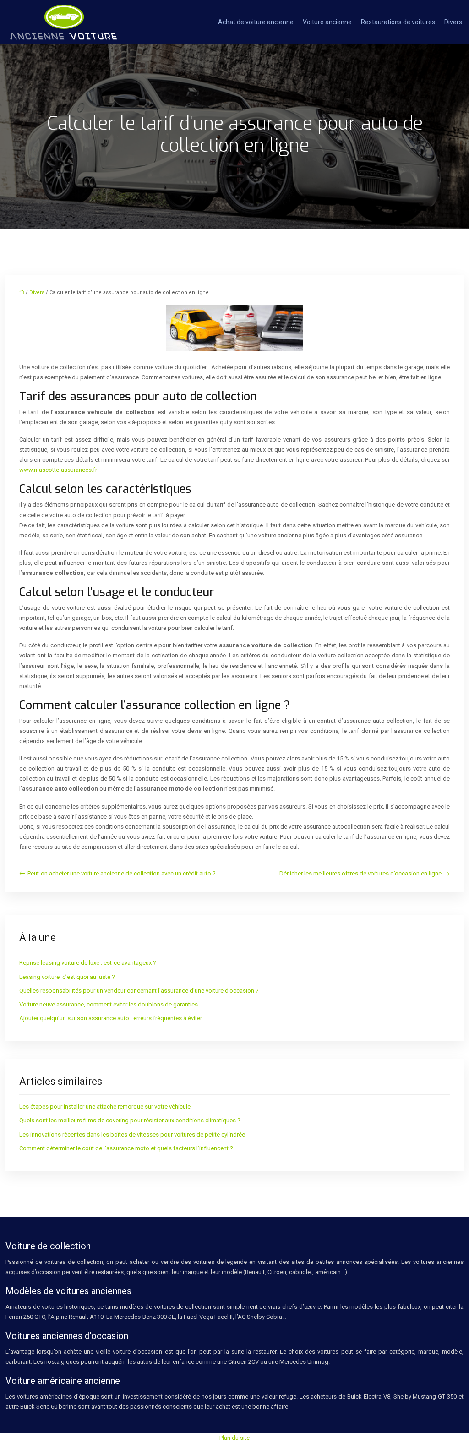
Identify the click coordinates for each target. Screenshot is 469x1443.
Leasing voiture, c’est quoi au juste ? (67, 976)
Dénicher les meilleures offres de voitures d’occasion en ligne (360, 873)
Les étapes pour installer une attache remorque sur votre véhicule (105, 1106)
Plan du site (234, 1437)
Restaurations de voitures (398, 22)
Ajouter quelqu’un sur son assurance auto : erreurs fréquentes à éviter (110, 1018)
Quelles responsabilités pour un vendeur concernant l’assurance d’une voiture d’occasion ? (139, 990)
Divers (453, 22)
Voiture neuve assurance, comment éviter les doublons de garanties (108, 1004)
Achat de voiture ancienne (256, 22)
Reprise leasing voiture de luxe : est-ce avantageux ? (87, 962)
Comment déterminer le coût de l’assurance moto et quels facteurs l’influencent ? (126, 1148)
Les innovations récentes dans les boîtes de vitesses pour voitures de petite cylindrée (132, 1134)
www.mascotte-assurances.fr (58, 469)
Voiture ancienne (327, 22)
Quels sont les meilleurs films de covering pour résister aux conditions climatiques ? (129, 1120)
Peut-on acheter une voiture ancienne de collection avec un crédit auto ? (121, 873)
